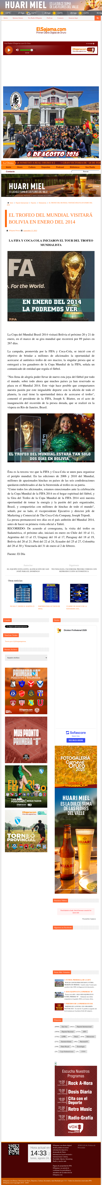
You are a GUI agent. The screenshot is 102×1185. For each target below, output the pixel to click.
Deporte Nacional (68, 1032)
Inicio (6, 18)
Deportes (33, 203)
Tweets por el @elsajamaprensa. (15, 641)
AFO (84, 1032)
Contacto (60, 18)
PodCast (49, 18)
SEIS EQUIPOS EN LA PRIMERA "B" (79, 992)
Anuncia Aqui (73, 18)
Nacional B (84, 1042)
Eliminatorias (42, 203)
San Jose (64, 1027)
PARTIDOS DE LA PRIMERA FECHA (79, 1004)
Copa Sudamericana (66, 1051)
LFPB (64, 1037)
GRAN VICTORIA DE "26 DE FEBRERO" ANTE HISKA (55, 162)
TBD (65, 1181)
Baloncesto (90, 1037)
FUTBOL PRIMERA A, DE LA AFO (78, 980)
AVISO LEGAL (83, 1145)
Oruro (76, 1037)
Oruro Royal (65, 1046)
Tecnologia (80, 1046)
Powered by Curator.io (89, 919)
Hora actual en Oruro (44, 1147)
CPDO (83, 1051)
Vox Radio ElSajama (35, 18)
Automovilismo (66, 1042)
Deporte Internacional (22, 203)
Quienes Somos (18, 18)
